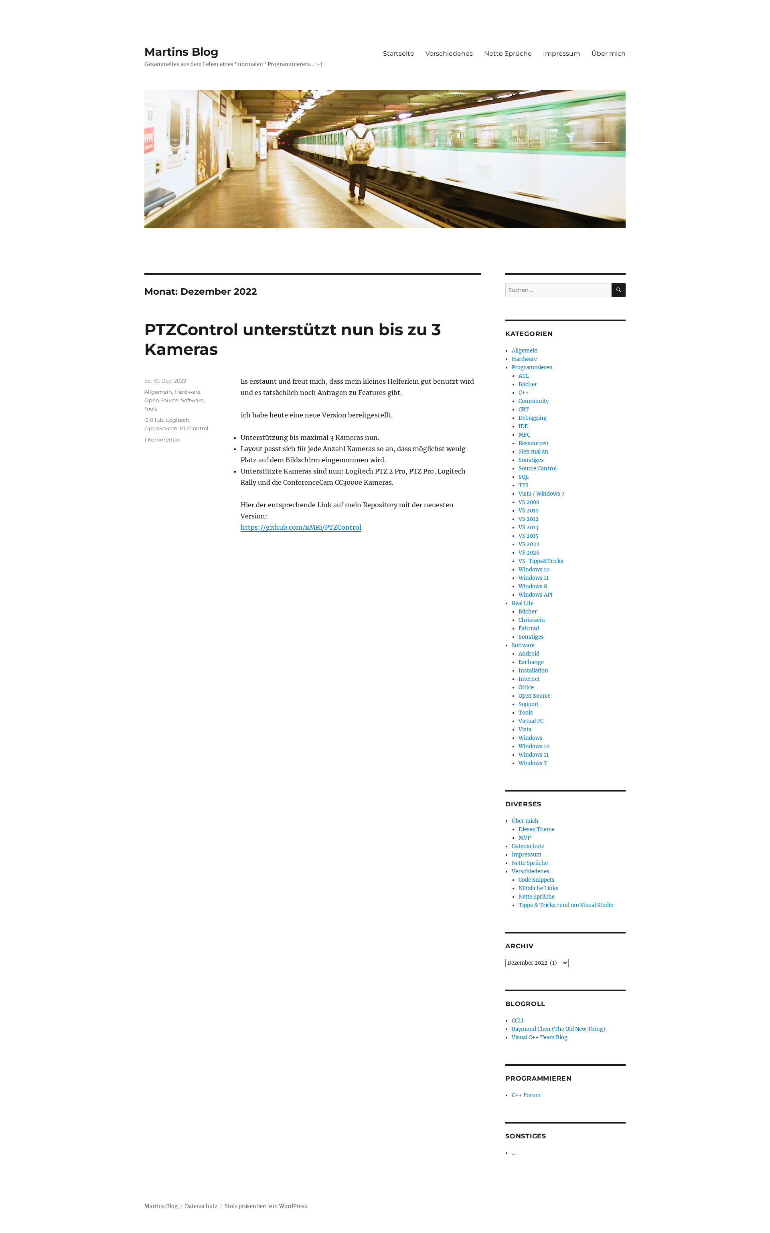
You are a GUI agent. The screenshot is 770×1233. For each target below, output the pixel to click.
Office (526, 687)
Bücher (528, 384)
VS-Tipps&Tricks (541, 561)
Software (192, 400)
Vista (525, 729)
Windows (531, 738)
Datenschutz (528, 846)
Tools (150, 408)
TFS (524, 485)
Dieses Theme (537, 829)
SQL (524, 477)
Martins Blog (181, 52)
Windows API (536, 594)
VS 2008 (529, 502)
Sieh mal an (533, 451)
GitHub (154, 420)
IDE (523, 426)
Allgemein (158, 392)
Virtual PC (531, 721)
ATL (524, 376)
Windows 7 (533, 763)
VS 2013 (528, 527)
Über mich (609, 53)
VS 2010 (529, 510)
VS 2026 (529, 552)
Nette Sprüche (508, 53)
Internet (529, 679)
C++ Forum (526, 1095)
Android (529, 653)
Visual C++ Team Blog (539, 1037)
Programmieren (532, 367)
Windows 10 (534, 569)
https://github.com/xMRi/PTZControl (301, 527)
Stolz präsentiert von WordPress (266, 1206)
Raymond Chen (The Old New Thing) (559, 1029)
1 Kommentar (162, 439)
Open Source (161, 400)
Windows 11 (534, 578)
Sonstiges (531, 460)
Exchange (531, 662)
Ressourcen (534, 443)
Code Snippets (537, 880)
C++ (524, 392)
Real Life (522, 603)
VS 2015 (529, 535)
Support (529, 704)
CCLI (517, 1020)
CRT (524, 409)
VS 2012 (529, 519)
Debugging (533, 418)
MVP (525, 837)
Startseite (398, 53)
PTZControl (194, 428)
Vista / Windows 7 (542, 493)
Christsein (532, 620)
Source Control (538, 468)
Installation (533, 670)
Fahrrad (529, 628)
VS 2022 (529, 544)
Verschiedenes (449, 53)
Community (534, 401)
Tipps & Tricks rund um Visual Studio (566, 905)
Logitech (177, 420)
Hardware (187, 392)
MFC (524, 434)
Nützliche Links (539, 888)
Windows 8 (533, 586)
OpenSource (160, 428)
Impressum (561, 53)
